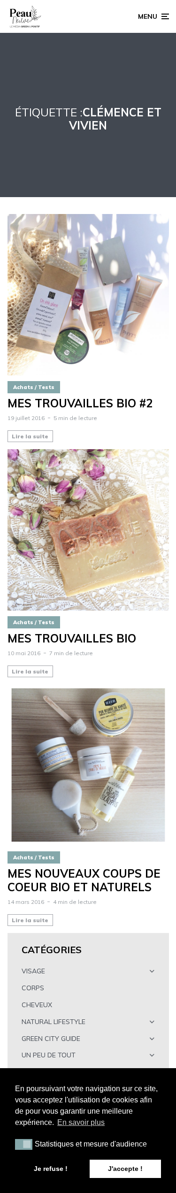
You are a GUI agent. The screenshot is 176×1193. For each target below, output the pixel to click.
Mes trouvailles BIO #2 (80, 403)
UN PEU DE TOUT (49, 1055)
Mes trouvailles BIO (72, 638)
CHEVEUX (37, 1005)
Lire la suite (30, 436)
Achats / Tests (33, 387)
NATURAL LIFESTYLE (53, 1021)
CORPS (33, 988)
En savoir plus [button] (81, 1122)
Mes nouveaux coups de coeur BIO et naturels (84, 880)
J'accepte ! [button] (125, 1168)
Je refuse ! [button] (51, 1168)
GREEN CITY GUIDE (51, 1038)
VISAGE (33, 971)
